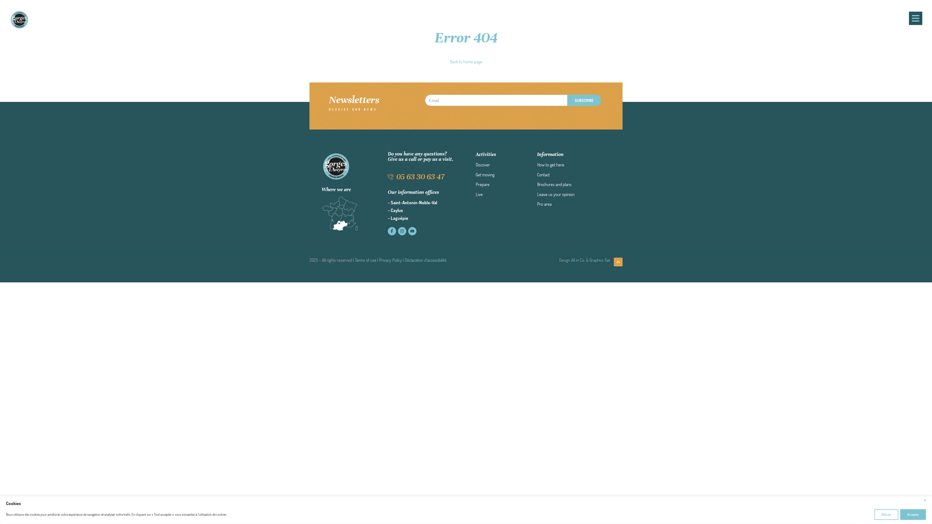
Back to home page (466, 61)
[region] (466, 510)
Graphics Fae (600, 260)
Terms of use (365, 260)
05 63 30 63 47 (420, 176)
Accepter (913, 514)
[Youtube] (412, 231)
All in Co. (578, 260)
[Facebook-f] (392, 231)
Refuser (886, 514)
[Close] (927, 500)
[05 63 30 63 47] (391, 177)
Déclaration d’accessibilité (426, 260)
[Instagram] (402, 231)
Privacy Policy (390, 260)
